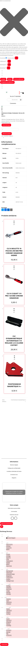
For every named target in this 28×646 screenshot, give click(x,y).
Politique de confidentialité (14, 468)
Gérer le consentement (6, 523)
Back (8, 539)
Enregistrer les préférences (7, 82)
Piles (7, 634)
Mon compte (6, 639)
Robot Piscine (9, 544)
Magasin (5, 86)
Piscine (4, 543)
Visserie (8, 609)
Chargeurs (8, 587)
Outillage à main (10, 581)
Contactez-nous (14, 474)
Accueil (4, 534)
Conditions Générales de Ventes (14, 471)
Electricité (5, 629)
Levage (8, 591)
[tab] (16, 137)
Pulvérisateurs (9, 561)
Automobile (6, 584)
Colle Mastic (9, 610)
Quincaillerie (6, 607)
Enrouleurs (8, 630)
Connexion (13, 103)
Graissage (8, 594)
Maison (5, 617)
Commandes (14, 511)
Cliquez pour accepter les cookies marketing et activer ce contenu (14, 492)
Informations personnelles (14, 508)
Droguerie (8, 622)
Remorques (9, 589)
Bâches (7, 549)
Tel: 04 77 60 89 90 (15, 96)
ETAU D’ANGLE (3, 400)
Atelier (14, 136)
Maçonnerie (9, 566)
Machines (8, 558)
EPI (4, 597)
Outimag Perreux (6, 531)
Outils (7, 559)
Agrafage (8, 614)
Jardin (4, 553)
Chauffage (8, 625)
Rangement (9, 576)
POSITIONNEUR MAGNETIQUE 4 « (18, 400)
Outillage (8, 586)
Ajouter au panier (7, 133)
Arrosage (8, 556)
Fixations (8, 612)
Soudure (8, 579)
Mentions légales (14, 465)
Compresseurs (9, 577)
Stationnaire (9, 572)
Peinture (8, 624)
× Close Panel (4, 644)
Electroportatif (9, 571)
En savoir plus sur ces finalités (10, 75)
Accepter (3, 79)
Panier (4, 640)
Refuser (10, 79)
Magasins (14, 477)
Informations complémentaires (12, 137)
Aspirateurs (9, 620)
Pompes (8, 554)
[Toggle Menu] (1, 526)
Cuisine (8, 619)
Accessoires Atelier (10, 574)
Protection (8, 604)
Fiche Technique (6, 125)
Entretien (8, 546)
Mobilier (8, 563)
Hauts (7, 601)
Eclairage (8, 592)
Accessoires (9, 548)
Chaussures (9, 602)
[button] (14, 22)
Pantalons (8, 599)
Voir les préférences (18, 79)
